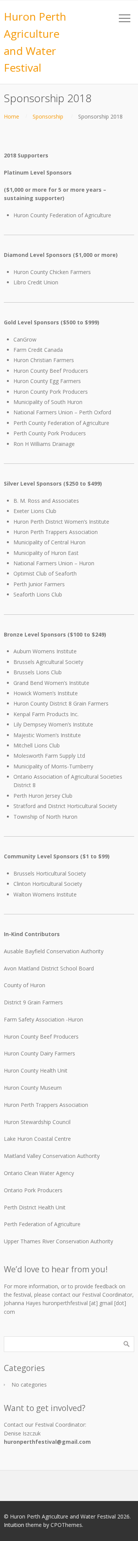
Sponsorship (48, 116)
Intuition (14, 1524)
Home (11, 116)
